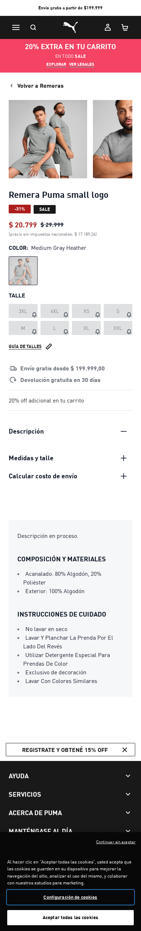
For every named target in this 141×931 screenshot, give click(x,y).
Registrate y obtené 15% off (65, 749)
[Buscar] (33, 27)
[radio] (23, 270)
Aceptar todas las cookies (70, 917)
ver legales (81, 64)
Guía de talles (25, 346)
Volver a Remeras (40, 85)
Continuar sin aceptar (116, 841)
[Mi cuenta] (108, 27)
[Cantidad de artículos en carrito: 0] (125, 27)
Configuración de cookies (70, 897)
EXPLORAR (56, 64)
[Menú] (16, 27)
